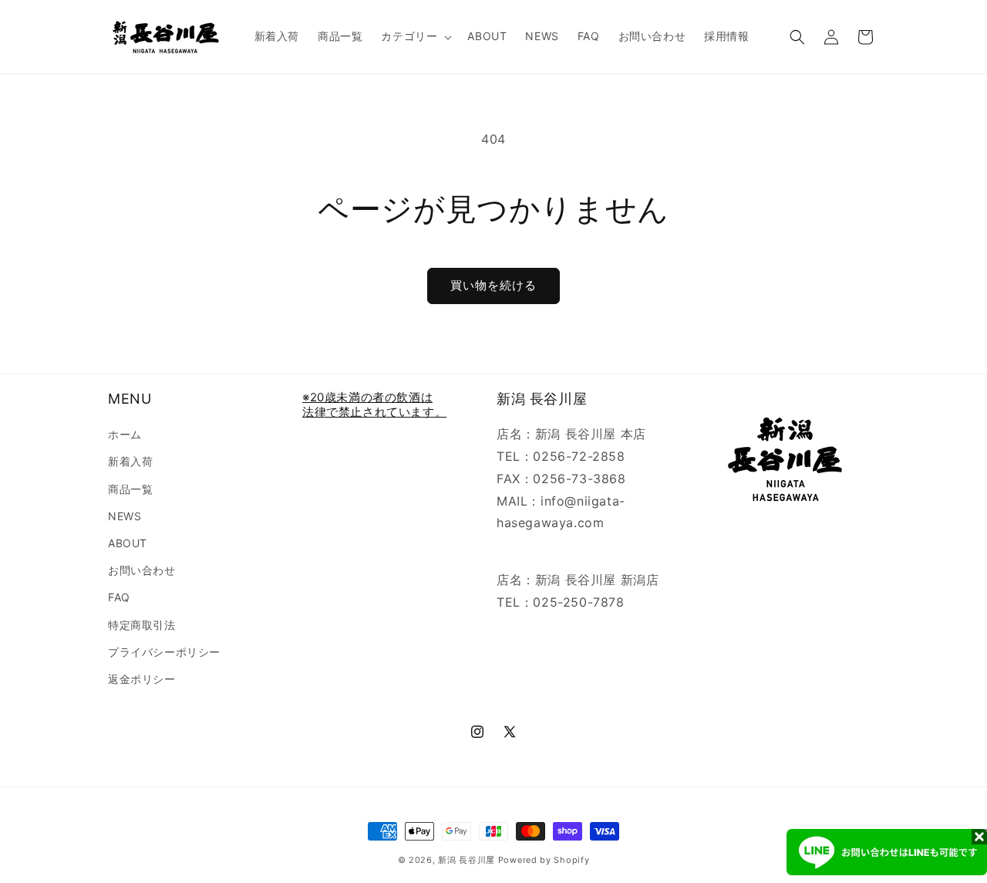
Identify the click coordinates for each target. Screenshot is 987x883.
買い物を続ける (493, 285)
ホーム (125, 434)
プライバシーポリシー (164, 651)
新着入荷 (130, 461)
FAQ (119, 597)
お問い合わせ (142, 570)
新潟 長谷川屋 (466, 859)
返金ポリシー (142, 678)
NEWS (124, 516)
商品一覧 (130, 489)
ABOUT (127, 543)
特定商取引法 (142, 624)
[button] (415, 36)
